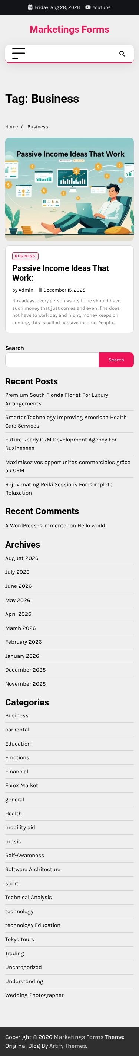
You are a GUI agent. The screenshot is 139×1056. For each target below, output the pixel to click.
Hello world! (92, 525)
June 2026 (18, 586)
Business (25, 256)
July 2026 (17, 572)
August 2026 (22, 558)
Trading (14, 953)
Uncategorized (23, 967)
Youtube (102, 7)
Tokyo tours (19, 939)
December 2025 (25, 669)
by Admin (22, 290)
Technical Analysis (28, 897)
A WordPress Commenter (36, 525)
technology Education (32, 925)
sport (12, 883)
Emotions (17, 757)
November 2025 (25, 683)
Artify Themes (67, 1045)
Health (13, 813)
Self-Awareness (24, 855)
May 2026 (17, 600)
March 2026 (20, 628)
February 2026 (23, 641)
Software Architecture (32, 869)
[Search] (122, 53)
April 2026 (18, 614)
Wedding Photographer (34, 995)
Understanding (24, 981)
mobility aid (20, 827)
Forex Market (21, 785)
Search (14, 347)
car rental (17, 729)
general (14, 799)
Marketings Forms (69, 29)
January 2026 (22, 656)
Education (18, 743)
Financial (16, 771)
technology (19, 911)
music (13, 841)
